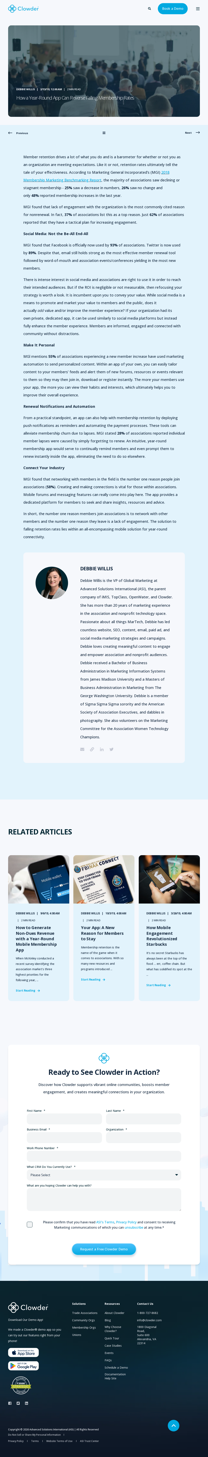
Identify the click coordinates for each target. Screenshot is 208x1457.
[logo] (28, 1307)
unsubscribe (134, 1227)
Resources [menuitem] (112, 1304)
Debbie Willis (25, 89)
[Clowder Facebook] (11, 1403)
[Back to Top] (173, 1425)
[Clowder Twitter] (18, 1403)
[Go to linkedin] (102, 749)
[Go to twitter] (110, 749)
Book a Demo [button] (172, 8)
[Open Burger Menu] (198, 8)
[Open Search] (150, 8)
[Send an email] (83, 749)
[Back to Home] (23, 9)
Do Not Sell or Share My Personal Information (34, 1434)
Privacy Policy (126, 1222)
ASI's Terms (105, 1222)
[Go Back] (104, 133)
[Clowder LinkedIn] (25, 1403)
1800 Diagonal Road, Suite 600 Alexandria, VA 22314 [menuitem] (146, 1335)
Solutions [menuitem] (79, 1304)
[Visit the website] (92, 749)
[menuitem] (85, 1313)
